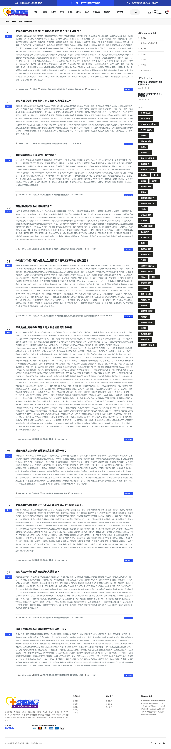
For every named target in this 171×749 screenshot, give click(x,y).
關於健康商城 (146, 70)
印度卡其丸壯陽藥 (147, 158)
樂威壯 (143, 243)
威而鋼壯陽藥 (146, 186)
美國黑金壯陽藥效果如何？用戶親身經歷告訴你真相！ (44, 327)
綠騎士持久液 (146, 294)
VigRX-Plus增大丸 (149, 124)
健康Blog (96, 12)
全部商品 (44, 12)
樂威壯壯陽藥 (146, 249)
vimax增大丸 (146, 130)
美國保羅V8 (145, 300)
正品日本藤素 (146, 254)
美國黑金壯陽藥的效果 (61, 195)
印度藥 (62, 12)
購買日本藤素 (146, 334)
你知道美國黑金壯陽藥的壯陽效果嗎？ (36, 155)
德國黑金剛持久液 (147, 203)
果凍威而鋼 (145, 237)
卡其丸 (143, 147)
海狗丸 (143, 277)
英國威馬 (144, 317)
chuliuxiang (25, 195)
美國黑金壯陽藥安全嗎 (61, 618)
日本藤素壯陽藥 (147, 226)
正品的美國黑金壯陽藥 (50, 675)
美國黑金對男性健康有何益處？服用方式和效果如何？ (44, 100)
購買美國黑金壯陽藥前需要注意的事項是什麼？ (41, 450)
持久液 (87, 12)
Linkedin (164, 743)
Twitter (155, 743)
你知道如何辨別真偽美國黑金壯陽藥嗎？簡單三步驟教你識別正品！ (52, 260)
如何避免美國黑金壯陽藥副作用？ (33, 206)
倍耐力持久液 (146, 141)
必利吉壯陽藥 (146, 215)
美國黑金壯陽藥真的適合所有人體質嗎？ (37, 571)
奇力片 (156, 175)
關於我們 (107, 12)
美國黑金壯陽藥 (46, 89)
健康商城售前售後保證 (149, 43)
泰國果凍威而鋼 (147, 271)
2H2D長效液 (146, 118)
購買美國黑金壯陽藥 (90, 316)
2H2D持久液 (146, 113)
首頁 (35, 12)
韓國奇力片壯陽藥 (147, 345)
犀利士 (154, 277)
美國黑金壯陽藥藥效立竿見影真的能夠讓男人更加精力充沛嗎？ (49, 505)
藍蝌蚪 (143, 328)
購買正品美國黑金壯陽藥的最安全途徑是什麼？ (41, 629)
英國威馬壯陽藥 (147, 322)
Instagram (159, 743)
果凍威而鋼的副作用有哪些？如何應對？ (150, 95)
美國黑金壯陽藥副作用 (61, 249)
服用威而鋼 (145, 232)
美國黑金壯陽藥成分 (76, 249)
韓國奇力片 (145, 339)
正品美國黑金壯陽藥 (49, 316)
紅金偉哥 (144, 288)
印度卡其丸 (145, 152)
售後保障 (109, 704)
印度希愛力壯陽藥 (147, 169)
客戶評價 (120, 12)
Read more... (128, 89)
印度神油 (144, 175)
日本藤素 (144, 220)
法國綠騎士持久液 (147, 266)
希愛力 (143, 192)
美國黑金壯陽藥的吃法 (59, 89)
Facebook (151, 743)
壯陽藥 (53, 12)
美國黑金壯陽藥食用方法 (76, 89)
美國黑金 (144, 305)
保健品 (70, 12)
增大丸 (78, 12)
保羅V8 (143, 135)
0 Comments (93, 89)
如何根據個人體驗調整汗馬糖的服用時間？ (150, 83)
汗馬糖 (143, 260)
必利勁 (143, 209)
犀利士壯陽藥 (146, 283)
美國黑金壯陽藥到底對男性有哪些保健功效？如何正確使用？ (48, 31)
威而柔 (143, 181)
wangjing (24, 89)
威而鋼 (154, 181)
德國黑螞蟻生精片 (147, 198)
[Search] (136, 12)
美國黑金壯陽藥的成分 (59, 144)
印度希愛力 (145, 164)
